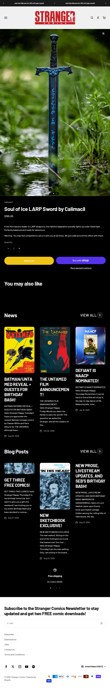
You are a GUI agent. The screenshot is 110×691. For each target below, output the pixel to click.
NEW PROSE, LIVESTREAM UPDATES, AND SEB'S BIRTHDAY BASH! (90, 476)
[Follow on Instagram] (20, 666)
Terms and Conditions (14, 654)
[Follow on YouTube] (26, 666)
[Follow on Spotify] (33, 666)
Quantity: (8, 242)
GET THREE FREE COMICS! (17, 482)
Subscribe (9, 634)
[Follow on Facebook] (6, 666)
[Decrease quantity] (8, 248)
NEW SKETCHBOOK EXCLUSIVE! (52, 520)
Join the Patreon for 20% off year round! (23, 3)
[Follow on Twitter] (13, 666)
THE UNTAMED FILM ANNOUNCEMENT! (54, 386)
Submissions (10, 639)
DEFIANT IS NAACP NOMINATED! (87, 375)
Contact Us (9, 649)
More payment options (80, 268)
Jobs (6, 644)
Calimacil (8, 202)
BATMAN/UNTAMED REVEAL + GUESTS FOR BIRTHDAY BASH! (18, 389)
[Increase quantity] (19, 248)
